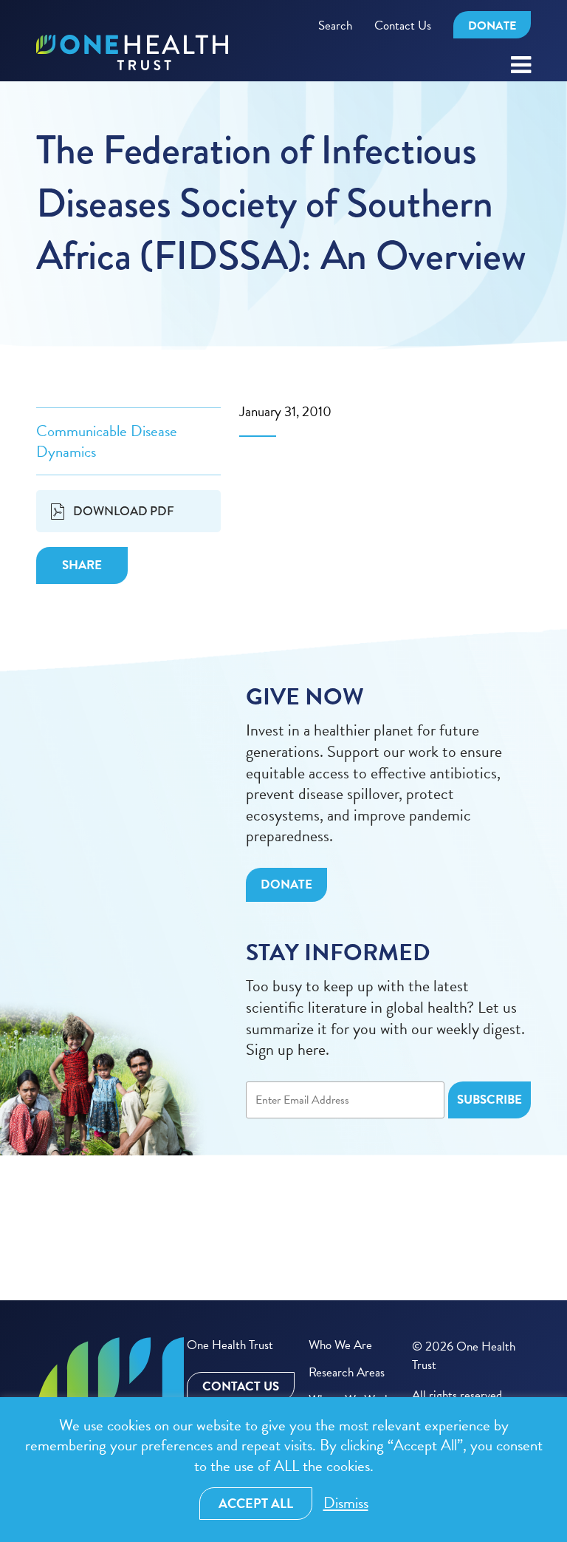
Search (335, 25)
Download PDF (123, 511)
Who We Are (340, 1345)
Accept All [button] (256, 1503)
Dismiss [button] (345, 1503)
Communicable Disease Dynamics (106, 441)
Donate (492, 26)
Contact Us (402, 25)
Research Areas (347, 1372)
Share (82, 565)
